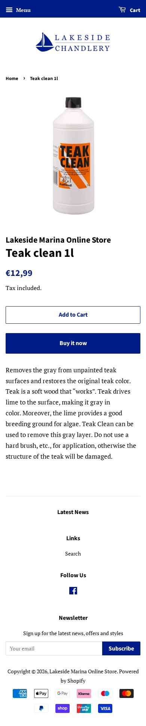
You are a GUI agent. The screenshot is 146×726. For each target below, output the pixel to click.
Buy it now (73, 343)
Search (73, 553)
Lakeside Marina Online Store (83, 671)
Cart (134, 10)
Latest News (73, 512)
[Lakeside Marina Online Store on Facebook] (73, 592)
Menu (23, 9)
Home (12, 78)
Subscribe (121, 649)
